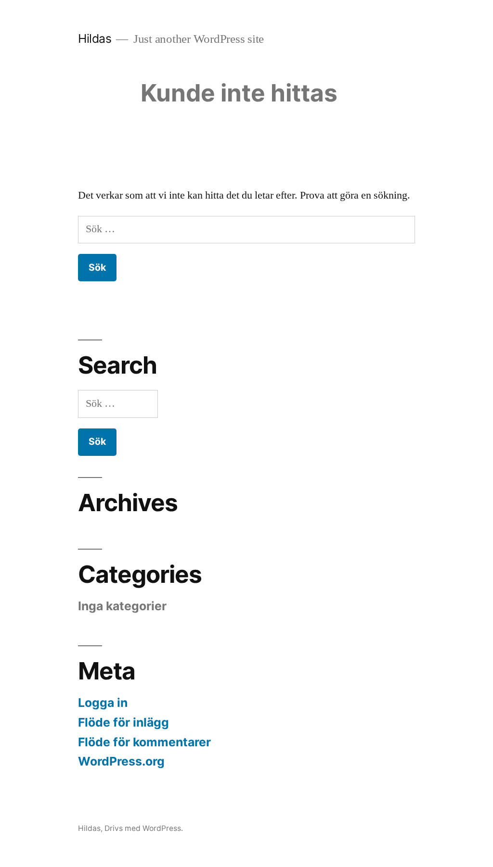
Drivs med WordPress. (143, 828)
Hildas (94, 38)
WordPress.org (121, 761)
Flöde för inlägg (123, 722)
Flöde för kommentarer (144, 742)
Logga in (103, 702)
